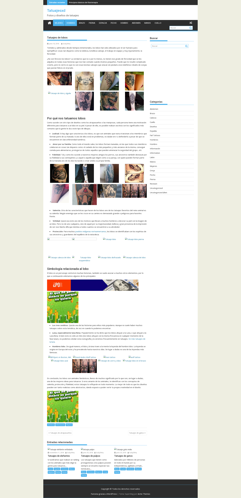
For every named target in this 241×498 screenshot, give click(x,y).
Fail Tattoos (155, 135)
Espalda (103, 23)
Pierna (92, 23)
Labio (152, 157)
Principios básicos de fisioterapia (83, 2)
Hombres (71, 23)
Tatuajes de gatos (136, 433)
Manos (147, 23)
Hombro (124, 23)
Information (155, 153)
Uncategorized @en (158, 192)
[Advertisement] (172, 75)
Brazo (82, 23)
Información (60, 425)
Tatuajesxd (56, 10)
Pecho (114, 23)
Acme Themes (144, 494)
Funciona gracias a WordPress (104, 494)
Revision (153, 183)
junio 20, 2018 (121, 453)
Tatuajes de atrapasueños (61, 433)
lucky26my (66, 44)
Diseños (153, 126)
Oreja (105, 472)
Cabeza (153, 117)
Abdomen (136, 23)
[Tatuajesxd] (49, 22)
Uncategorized (156, 188)
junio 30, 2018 (88, 453)
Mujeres (59, 23)
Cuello (158, 23)
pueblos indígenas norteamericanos (90, 231)
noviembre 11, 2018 (56, 453)
